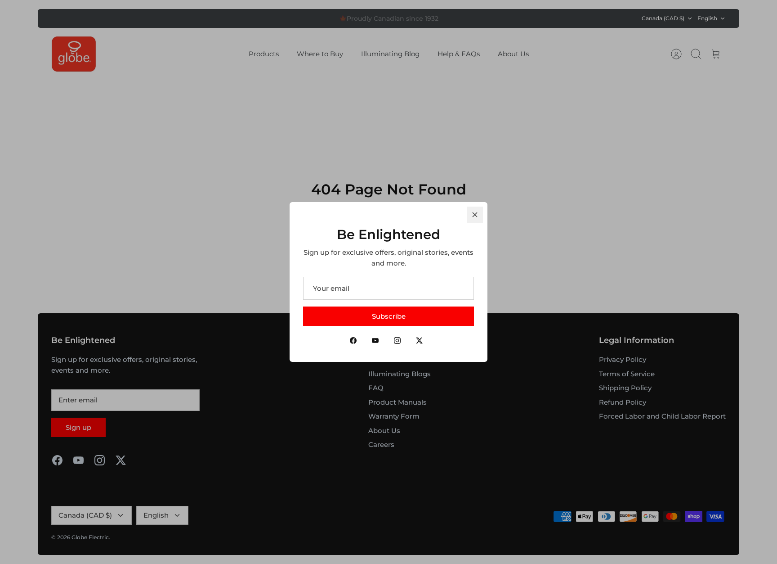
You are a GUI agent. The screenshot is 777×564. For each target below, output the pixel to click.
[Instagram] (397, 340)
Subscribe (389, 316)
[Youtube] (375, 340)
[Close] (475, 215)
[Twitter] (419, 340)
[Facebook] (353, 340)
